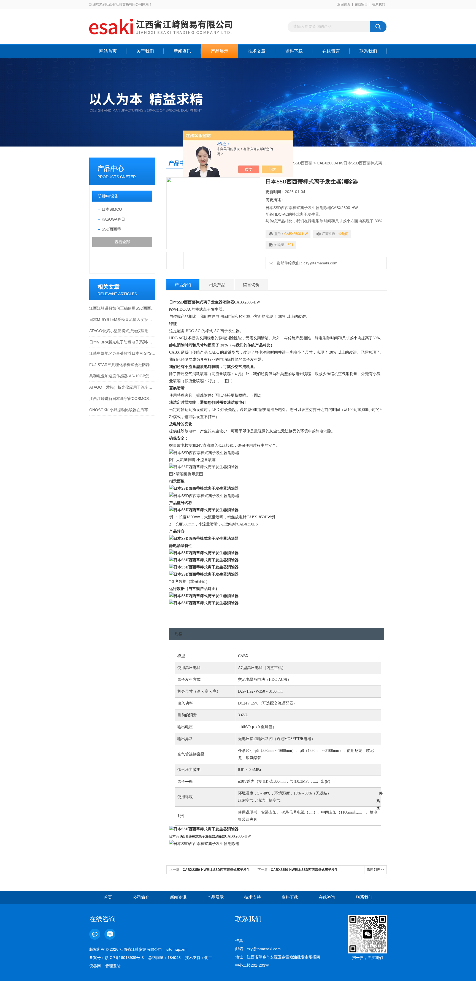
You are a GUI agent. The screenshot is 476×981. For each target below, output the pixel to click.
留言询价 (251, 284)
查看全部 (122, 242)
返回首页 (343, 4)
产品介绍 (183, 284)
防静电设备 (108, 196)
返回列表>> (375, 870)
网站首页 (108, 51)
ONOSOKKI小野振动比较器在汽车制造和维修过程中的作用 (122, 410)
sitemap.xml (176, 949)
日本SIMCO (112, 209)
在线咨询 (327, 897)
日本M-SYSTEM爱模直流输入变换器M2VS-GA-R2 (122, 319)
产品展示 (219, 51)
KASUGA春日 (113, 219)
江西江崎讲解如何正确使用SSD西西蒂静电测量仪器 (122, 308)
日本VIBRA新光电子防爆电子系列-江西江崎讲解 (122, 342)
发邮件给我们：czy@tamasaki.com (305, 263)
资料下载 (294, 51)
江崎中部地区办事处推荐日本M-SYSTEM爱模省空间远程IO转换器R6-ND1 (122, 353)
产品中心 (111, 168)
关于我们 (145, 51)
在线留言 (361, 4)
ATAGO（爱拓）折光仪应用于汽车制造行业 (122, 387)
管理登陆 (113, 966)
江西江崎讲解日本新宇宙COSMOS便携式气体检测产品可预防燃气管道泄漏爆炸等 (122, 398)
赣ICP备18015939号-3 (124, 957)
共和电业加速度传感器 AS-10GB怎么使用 (122, 376)
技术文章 (257, 51)
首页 (108, 897)
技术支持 (252, 897)
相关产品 (217, 284)
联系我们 (378, 4)
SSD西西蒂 (111, 229)
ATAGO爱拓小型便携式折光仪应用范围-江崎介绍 (122, 331)
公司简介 (141, 897)
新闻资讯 (182, 51)
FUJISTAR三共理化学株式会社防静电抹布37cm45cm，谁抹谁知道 (122, 364)
